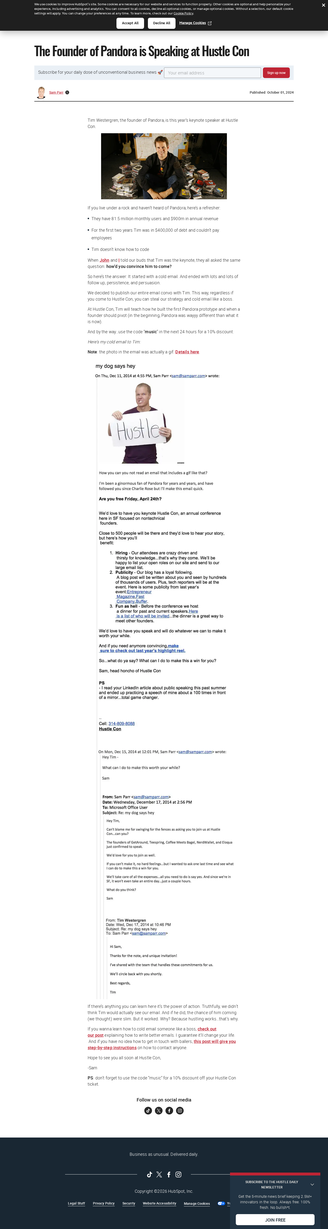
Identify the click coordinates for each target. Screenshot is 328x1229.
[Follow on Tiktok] (148, 1110)
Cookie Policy (183, 13)
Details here (187, 352)
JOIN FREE (275, 1220)
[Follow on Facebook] (169, 1110)
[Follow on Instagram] (180, 1110)
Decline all (161, 23)
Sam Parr (56, 92)
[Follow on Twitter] (159, 1110)
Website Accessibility (159, 1203)
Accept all (130, 23)
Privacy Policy (104, 1203)
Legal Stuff (76, 1203)
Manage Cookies (192, 23)
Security (128, 1203)
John (104, 260)
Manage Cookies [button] (197, 1203)
